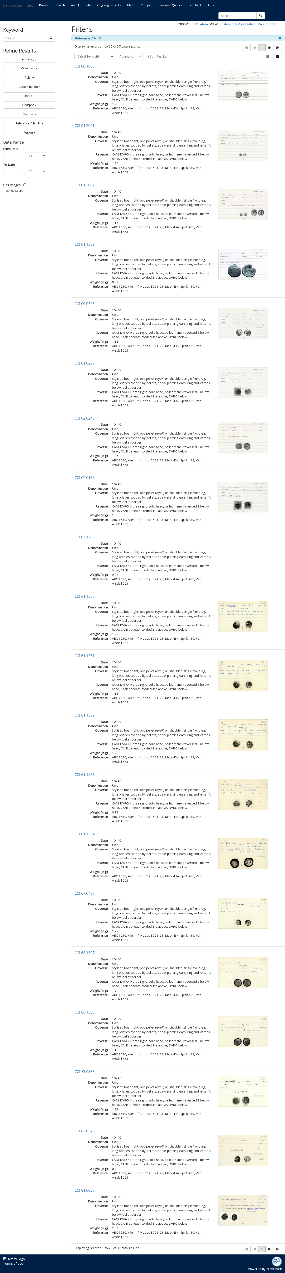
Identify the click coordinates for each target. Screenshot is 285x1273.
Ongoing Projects (109, 5)
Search (60, 5)
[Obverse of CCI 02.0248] (243, 437)
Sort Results (157, 56)
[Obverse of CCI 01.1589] (243, 264)
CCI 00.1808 (84, 66)
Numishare (274, 1269)
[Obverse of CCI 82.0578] (243, 1150)
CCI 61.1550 (84, 596)
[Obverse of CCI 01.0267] (243, 383)
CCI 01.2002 (84, 184)
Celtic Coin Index (18, 5)
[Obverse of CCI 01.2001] (243, 145)
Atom (204, 24)
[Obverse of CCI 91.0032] (243, 1210)
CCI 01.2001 (84, 125)
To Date (9, 164)
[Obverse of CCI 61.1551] (243, 675)
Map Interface (267, 24)
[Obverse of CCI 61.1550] (243, 616)
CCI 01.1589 (84, 244)
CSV (195, 24)
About (75, 5)
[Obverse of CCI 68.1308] (243, 1031)
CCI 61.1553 (84, 774)
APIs (211, 5)
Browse (44, 5)
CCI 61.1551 (84, 655)
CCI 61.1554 (84, 833)
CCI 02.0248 (84, 418)
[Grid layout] (278, 56)
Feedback (195, 5)
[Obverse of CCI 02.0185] (243, 497)
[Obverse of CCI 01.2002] (243, 204)
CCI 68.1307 (84, 952)
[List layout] (267, 56)
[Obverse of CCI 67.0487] (243, 913)
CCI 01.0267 (84, 363)
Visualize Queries (171, 5)
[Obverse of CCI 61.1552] (243, 734)
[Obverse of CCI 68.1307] (243, 972)
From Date (11, 149)
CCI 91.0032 (84, 1190)
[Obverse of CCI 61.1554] (243, 853)
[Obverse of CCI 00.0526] (243, 323)
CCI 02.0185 (84, 477)
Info (88, 5)
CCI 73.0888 (84, 1071)
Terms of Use (13, 1263)
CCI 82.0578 (84, 1130)
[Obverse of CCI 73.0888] (243, 1091)
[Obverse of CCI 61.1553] (243, 794)
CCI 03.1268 (84, 536)
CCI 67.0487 (84, 893)
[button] (269, 47)
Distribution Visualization (237, 24)
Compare (147, 5)
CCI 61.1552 (84, 715)
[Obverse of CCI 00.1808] (243, 85)
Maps (131, 5)
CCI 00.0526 (84, 303)
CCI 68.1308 (84, 1012)
